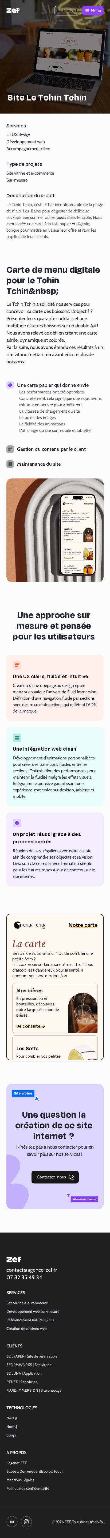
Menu (97, 11)
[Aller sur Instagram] (26, 1521)
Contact (70, 10)
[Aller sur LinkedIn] (12, 1521)
